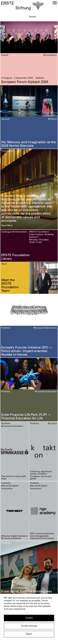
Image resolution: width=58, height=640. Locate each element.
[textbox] (43, 17)
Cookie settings (29, 626)
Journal (5, 119)
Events (4, 55)
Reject (29, 634)
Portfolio (5, 328)
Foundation (7, 151)
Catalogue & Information (14, 232)
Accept (29, 618)
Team (4, 264)
